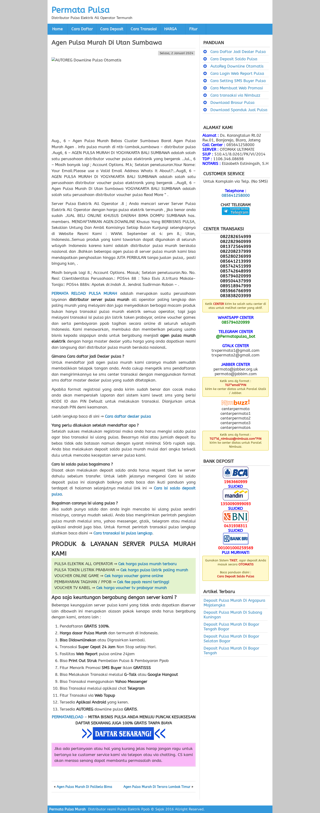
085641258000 (236, 195)
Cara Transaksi (144, 29)
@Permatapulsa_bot (235, 336)
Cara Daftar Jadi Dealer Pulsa (238, 51)
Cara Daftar (82, 29)
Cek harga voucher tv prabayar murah (131, 587)
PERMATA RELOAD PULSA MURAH (84, 293)
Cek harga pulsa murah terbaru (147, 563)
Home (57, 29)
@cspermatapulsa (235, 218)
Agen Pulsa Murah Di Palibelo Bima (84, 787)
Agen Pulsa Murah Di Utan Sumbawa (107, 42)
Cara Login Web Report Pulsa (237, 73)
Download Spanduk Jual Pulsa (238, 109)
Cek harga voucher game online (133, 575)
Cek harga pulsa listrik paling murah (154, 569)
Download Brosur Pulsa (232, 102)
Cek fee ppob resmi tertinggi (143, 581)
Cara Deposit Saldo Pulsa (233, 59)
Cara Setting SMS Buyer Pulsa (238, 80)
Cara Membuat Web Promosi (236, 88)
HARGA (170, 29)
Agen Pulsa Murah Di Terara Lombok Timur (156, 787)
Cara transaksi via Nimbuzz (235, 95)
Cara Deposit (111, 29)
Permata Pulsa (81, 10)
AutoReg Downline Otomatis (237, 66)
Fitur (193, 29)
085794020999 (236, 322)
